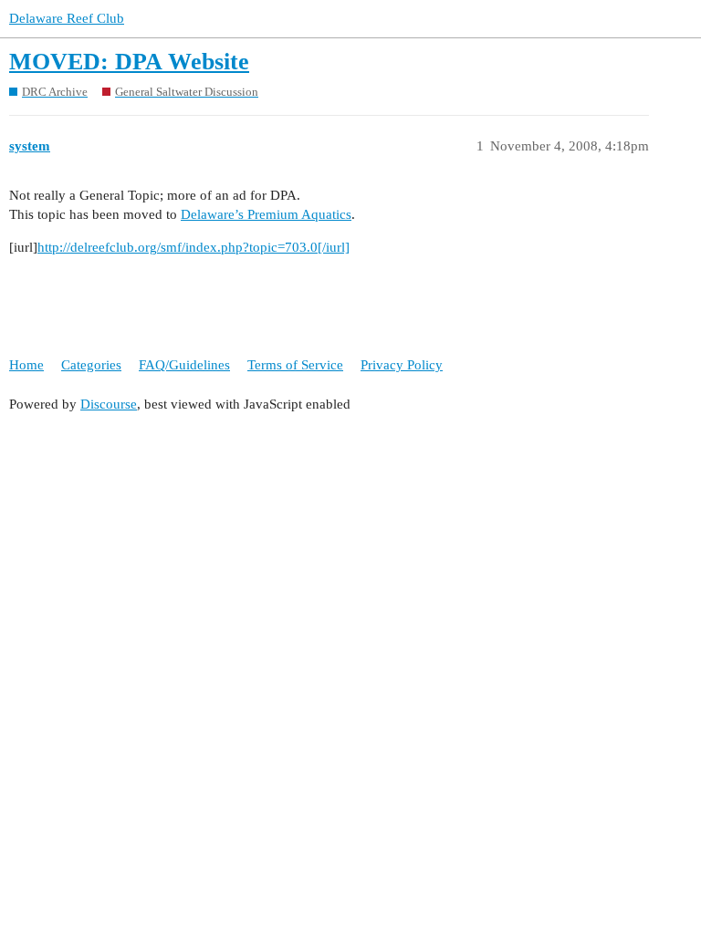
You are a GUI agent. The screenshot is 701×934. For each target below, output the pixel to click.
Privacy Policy (402, 365)
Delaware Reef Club (66, 18)
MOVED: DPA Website (129, 61)
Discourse (108, 404)
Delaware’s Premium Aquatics (266, 214)
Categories (91, 365)
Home (26, 365)
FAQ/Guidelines (184, 365)
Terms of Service (295, 365)
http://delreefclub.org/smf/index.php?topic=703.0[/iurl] (193, 247)
